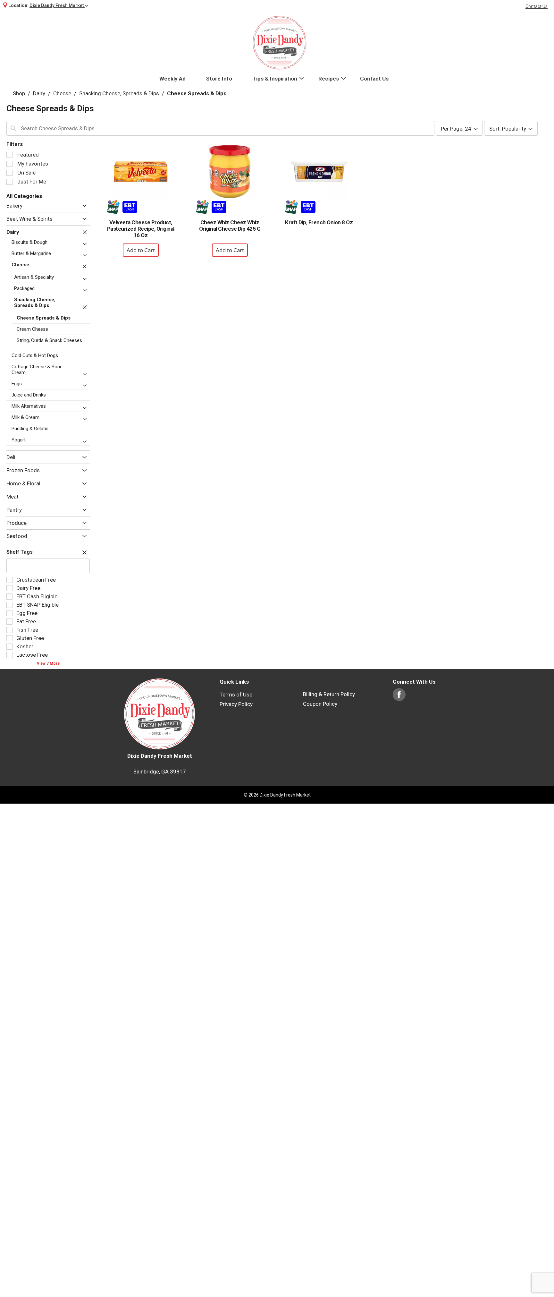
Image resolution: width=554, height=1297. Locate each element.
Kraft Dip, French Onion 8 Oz (319, 222)
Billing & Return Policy (329, 694)
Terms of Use (236, 694)
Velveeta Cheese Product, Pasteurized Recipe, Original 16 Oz (140, 228)
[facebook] (399, 697)
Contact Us (536, 6)
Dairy (39, 93)
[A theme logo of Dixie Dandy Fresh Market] (279, 42)
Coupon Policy (320, 704)
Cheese (62, 93)
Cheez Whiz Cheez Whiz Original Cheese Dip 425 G (230, 225)
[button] (58, 5)
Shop (19, 93)
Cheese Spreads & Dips (196, 93)
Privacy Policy (236, 704)
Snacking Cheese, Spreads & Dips (119, 93)
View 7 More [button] (48, 663)
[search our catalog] (13, 128)
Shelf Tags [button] (19, 552)
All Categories (24, 196)
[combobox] (220, 128)
